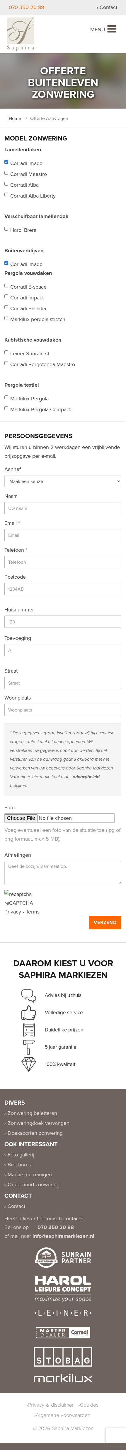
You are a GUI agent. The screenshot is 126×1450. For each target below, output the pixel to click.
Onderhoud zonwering (32, 1184)
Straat (11, 670)
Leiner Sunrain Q (29, 353)
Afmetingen (17, 854)
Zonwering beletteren (31, 1113)
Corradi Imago (26, 163)
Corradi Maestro (28, 174)
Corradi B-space (28, 286)
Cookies (89, 1404)
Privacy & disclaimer (51, 1404)
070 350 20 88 (26, 7)
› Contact (107, 7)
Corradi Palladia (28, 308)
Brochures (18, 1164)
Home (15, 118)
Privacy (12, 911)
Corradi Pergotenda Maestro (42, 364)
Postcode (15, 576)
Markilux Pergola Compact (40, 409)
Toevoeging (17, 638)
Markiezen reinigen (29, 1174)
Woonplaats (17, 697)
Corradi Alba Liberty (33, 195)
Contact (15, 1206)
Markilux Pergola (29, 398)
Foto (9, 807)
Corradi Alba (24, 184)
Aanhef (12, 469)
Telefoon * (15, 549)
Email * (12, 523)
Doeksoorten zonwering (34, 1133)
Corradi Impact (27, 297)
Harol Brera (23, 230)
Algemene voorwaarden (63, 1414)
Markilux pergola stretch (37, 319)
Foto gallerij (20, 1154)
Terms (33, 911)
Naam (11, 496)
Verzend (105, 922)
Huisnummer (19, 609)
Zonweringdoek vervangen (37, 1123)
